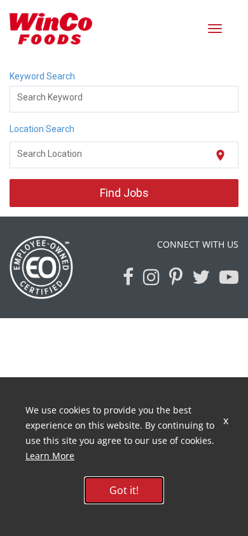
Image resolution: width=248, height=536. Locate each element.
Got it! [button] (124, 490)
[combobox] (124, 99)
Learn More (49, 456)
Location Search (42, 129)
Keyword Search (42, 76)
